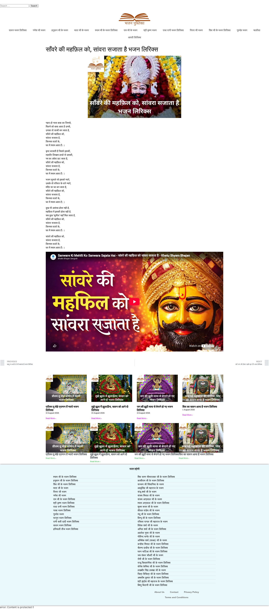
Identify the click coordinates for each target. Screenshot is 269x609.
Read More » (51, 418)
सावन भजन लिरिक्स (18, 30)
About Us (159, 592)
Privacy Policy (191, 592)
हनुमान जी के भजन (60, 30)
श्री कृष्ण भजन (150, 30)
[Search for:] (15, 5)
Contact (174, 592)
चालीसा (256, 30)
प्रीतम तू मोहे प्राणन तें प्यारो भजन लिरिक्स (66, 454)
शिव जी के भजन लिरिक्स (220, 30)
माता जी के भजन (81, 30)
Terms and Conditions (176, 597)
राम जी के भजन (130, 30)
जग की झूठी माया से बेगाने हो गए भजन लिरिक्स (156, 454)
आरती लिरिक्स (134, 37)
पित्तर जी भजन (196, 30)
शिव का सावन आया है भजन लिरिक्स (199, 406)
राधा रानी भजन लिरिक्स (173, 30)
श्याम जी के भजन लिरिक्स (106, 30)
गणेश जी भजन (39, 30)
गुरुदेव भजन (242, 30)
